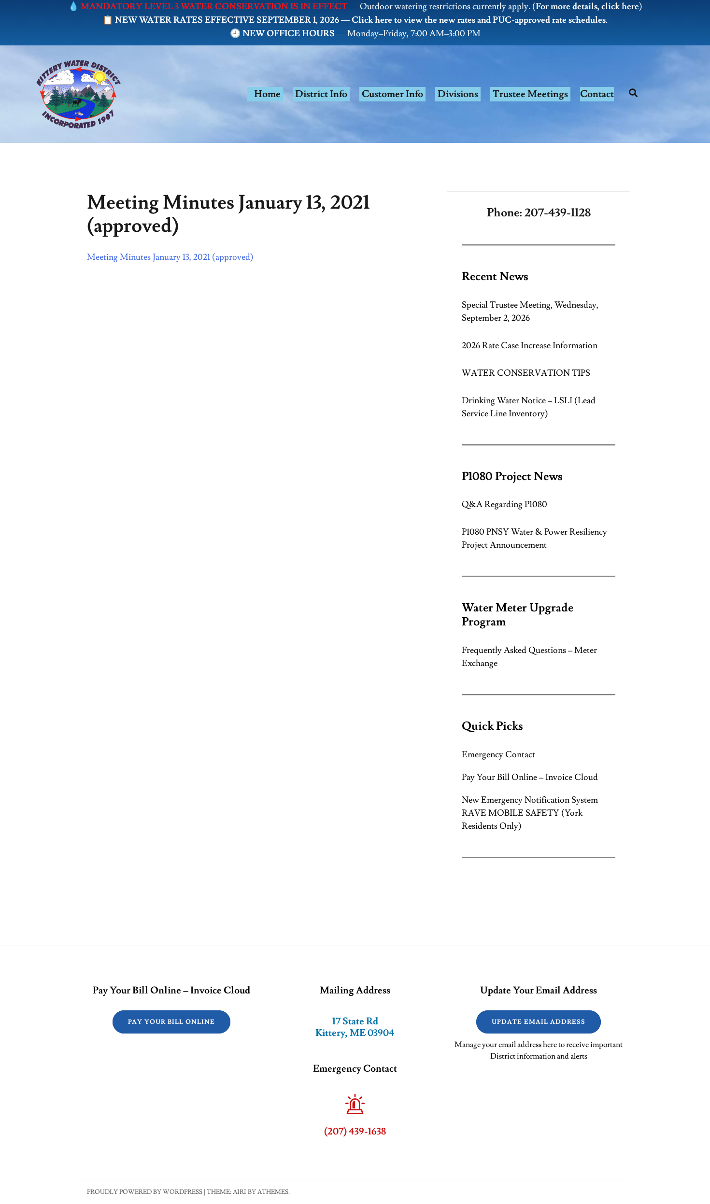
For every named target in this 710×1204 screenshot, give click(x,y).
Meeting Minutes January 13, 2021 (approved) (170, 257)
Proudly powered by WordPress (144, 1192)
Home (267, 94)
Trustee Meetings (530, 94)
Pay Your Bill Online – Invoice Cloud (530, 777)
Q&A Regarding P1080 (504, 504)
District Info (321, 94)
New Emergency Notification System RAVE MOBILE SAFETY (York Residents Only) (530, 813)
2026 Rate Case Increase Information (529, 345)
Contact (597, 94)
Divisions (458, 94)
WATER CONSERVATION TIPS (526, 373)
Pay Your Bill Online (171, 1022)
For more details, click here (587, 6)
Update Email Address (538, 1022)
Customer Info (392, 94)
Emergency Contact (498, 754)
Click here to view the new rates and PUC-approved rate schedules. (480, 20)
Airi (239, 1192)
